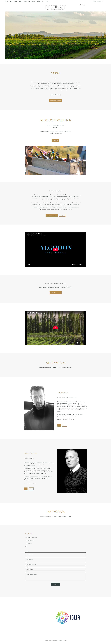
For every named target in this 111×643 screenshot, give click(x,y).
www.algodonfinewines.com (55, 94)
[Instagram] (103, 1)
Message (27, 571)
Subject (27, 566)
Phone (27, 561)
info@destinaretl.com (97, 1)
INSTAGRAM (55, 511)
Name (27, 551)
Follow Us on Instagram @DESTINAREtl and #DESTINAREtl (55, 516)
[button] (20, 1)
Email (27, 556)
